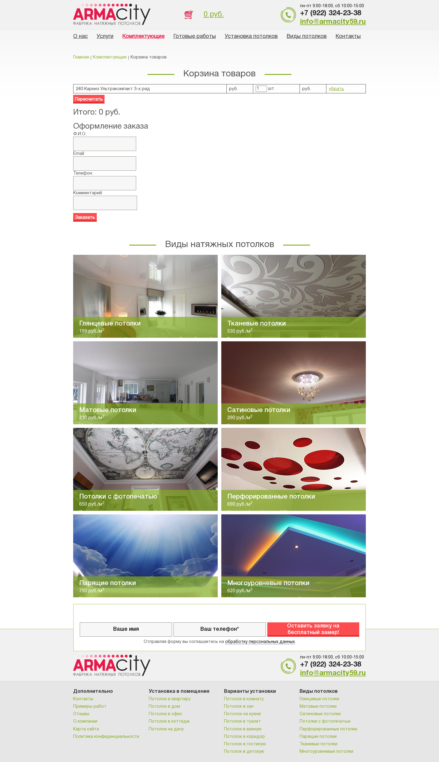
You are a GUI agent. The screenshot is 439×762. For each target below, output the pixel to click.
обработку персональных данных (260, 642)
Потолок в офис (165, 714)
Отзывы (81, 714)
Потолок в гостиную (245, 744)
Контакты (348, 36)
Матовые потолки (318, 707)
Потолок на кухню (242, 714)
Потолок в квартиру (170, 699)
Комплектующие (143, 36)
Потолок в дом (164, 707)
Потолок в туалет (242, 722)
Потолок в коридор (244, 737)
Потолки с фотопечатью (325, 722)
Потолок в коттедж (169, 722)
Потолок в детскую (244, 752)
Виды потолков (307, 36)
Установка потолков (251, 36)
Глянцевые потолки (319, 699)
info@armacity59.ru (333, 22)
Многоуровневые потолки (326, 752)
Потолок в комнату (244, 699)
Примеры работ (89, 707)
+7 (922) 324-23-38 (330, 13)
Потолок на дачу (166, 729)
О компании (85, 722)
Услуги (105, 36)
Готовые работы (195, 36)
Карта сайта (86, 729)
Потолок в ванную (243, 729)
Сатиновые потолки (320, 714)
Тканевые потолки (318, 744)
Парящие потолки (318, 737)
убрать (336, 89)
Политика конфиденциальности (106, 737)
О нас (80, 36)
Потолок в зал (239, 707)
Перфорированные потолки (328, 729)
